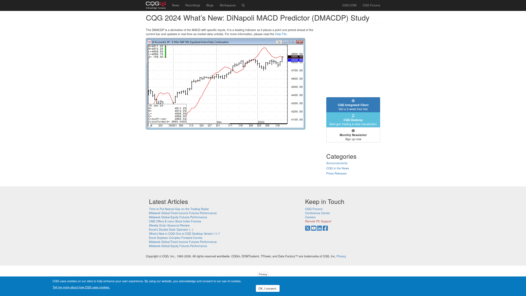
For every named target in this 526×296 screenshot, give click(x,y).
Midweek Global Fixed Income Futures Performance (183, 213)
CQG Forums (371, 5)
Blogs (209, 5)
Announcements (336, 163)
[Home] (157, 5)
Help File (281, 34)
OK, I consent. (267, 288)
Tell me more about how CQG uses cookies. (81, 287)
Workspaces (228, 5)
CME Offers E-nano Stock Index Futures (175, 221)
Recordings (192, 5)
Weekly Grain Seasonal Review (169, 225)
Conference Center (317, 213)
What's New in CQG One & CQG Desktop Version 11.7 (184, 233)
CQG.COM (349, 5)
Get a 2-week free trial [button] (353, 107)
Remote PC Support (318, 221)
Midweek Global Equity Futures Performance (178, 217)
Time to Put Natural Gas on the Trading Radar (179, 209)
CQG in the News (337, 168)
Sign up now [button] (353, 137)
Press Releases (336, 173)
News (175, 5)
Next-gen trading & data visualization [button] (353, 122)
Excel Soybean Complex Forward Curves (175, 238)
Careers (310, 217)
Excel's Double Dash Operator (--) (171, 229)
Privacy (341, 256)
